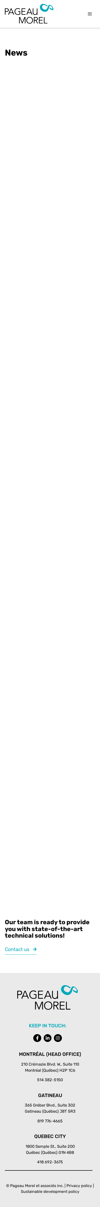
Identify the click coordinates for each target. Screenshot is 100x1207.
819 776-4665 (50, 1121)
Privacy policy (79, 1185)
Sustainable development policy (50, 1191)
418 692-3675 (50, 1162)
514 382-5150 (50, 1080)
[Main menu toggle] (89, 14)
